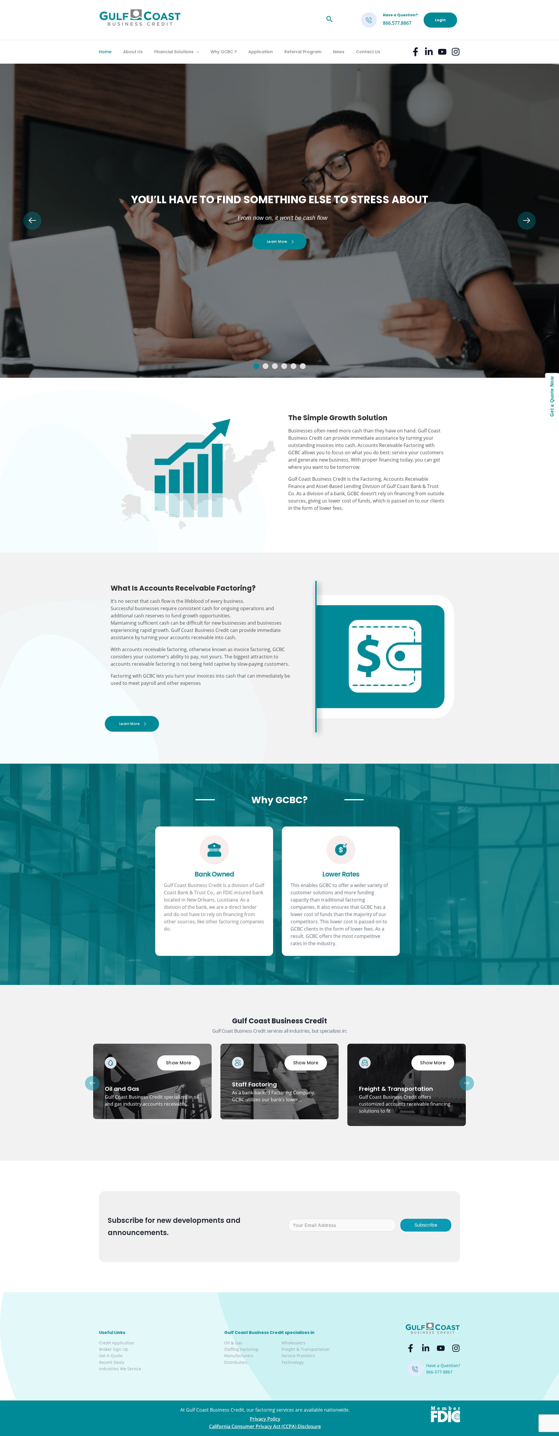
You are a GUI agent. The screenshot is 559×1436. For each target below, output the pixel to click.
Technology (293, 1362)
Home (105, 52)
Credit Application (116, 1343)
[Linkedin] (428, 51)
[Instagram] (455, 51)
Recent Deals (111, 1362)
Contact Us (368, 52)
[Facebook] (415, 51)
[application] (196, 51)
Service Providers (298, 1355)
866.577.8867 (397, 23)
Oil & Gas (233, 1343)
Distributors (235, 1362)
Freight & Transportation (306, 1349)
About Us (133, 52)
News (338, 52)
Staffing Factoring (241, 1349)
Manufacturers (238, 1355)
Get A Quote (111, 1355)
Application (260, 52)
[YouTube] (442, 51)
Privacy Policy (265, 1419)
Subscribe (426, 1225)
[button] (256, 366)
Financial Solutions (174, 52)
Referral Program (302, 52)
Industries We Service (120, 1368)
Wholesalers (293, 1343)
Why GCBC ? (223, 52)
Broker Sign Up (113, 1349)
